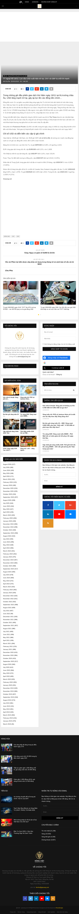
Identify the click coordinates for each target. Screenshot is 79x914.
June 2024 (6, 542)
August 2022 (7, 607)
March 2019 (7, 715)
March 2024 (7, 551)
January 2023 (7, 592)
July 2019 (6, 703)
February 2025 (8, 518)
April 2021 (6, 640)
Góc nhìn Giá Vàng (62, 912)
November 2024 (8, 527)
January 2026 (7, 485)
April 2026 (6, 476)
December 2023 (8, 560)
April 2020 (6, 676)
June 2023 (6, 578)
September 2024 (8, 533)
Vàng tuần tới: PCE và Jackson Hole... (27, 398)
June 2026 (6, 470)
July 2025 (6, 503)
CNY (13, 236)
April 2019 (6, 712)
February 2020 (8, 682)
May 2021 (6, 637)
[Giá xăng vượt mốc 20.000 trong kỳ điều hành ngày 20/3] (6, 759)
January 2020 (7, 685)
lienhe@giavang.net (42, 887)
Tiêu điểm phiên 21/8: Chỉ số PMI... (27, 432)
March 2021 (7, 643)
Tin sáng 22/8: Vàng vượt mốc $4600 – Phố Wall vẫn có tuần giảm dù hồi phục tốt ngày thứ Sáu (58, 436)
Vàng (43, 834)
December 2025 (8, 488)
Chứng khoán (46, 840)
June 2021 (6, 634)
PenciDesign (59, 908)
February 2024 (8, 554)
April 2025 (6, 512)
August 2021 (7, 628)
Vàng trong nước (31, 912)
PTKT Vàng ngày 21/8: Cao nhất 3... (10, 449)
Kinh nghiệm (51, 912)
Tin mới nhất (24, 75)
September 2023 (8, 569)
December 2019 (8, 688)
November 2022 (8, 598)
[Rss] (53, 898)
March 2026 (7, 479)
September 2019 (8, 697)
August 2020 (7, 664)
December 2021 (8, 616)
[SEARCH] (73, 390)
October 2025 (7, 494)
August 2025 (7, 500)
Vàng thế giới (46, 837)
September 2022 (8, 604)
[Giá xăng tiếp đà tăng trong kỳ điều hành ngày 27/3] (6, 747)
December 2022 (8, 596)
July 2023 (6, 575)
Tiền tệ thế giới (15, 75)
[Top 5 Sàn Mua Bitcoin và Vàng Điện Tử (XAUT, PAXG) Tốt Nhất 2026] (6, 811)
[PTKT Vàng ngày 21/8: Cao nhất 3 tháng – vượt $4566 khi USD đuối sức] (11, 441)
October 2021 (7, 622)
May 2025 (6, 509)
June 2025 (6, 506)
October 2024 (7, 530)
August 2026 (7, 464)
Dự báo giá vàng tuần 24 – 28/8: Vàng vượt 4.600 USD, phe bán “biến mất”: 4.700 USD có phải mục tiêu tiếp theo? (58, 425)
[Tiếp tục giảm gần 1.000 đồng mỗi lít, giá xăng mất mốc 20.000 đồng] (6, 770)
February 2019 (8, 718)
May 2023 (6, 581)
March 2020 (7, 679)
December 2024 (8, 524)
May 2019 (6, 709)
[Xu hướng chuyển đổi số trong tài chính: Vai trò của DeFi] (6, 799)
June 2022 (6, 613)
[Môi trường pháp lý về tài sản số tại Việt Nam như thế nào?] (6, 822)
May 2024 (6, 545)
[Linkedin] (36, 898)
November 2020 (8, 655)
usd (18, 236)
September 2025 (8, 497)
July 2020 (6, 667)
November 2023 (8, 563)
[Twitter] (30, 898)
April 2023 (6, 584)
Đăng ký (59, 374)
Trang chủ (13, 912)
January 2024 (7, 557)
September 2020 (8, 661)
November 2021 (8, 619)
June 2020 (6, 670)
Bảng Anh (7, 236)
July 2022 (6, 610)
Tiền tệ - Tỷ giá (7, 75)
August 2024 (7, 536)
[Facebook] (25, 898)
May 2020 (6, 673)
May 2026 (6, 473)
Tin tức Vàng (21, 912)
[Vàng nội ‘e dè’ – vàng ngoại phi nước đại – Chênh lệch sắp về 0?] (28, 441)
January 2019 (7, 721)
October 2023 (7, 566)
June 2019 (6, 706)
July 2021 (6, 631)
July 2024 (6, 539)
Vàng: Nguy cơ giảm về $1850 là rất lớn (39, 253)
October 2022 (7, 601)
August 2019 (7, 700)
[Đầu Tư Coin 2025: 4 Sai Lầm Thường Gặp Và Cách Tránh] (6, 834)
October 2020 (7, 658)
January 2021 (7, 649)
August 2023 (7, 572)
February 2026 (8, 482)
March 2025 (7, 515)
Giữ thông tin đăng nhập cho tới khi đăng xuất (59, 344)
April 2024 (6, 548)
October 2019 (7, 694)
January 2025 (7, 521)
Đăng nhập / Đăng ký (50, 2)
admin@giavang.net (23, 356)
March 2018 (7, 724)
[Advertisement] (39, 26)
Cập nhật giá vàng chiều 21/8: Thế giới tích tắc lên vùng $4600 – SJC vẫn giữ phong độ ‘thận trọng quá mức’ (59, 447)
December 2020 (8, 652)
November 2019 (8, 691)
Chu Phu (7, 81)
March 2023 (7, 587)
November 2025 (8, 491)
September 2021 (8, 625)
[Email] (47, 898)
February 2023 (8, 589)
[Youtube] (42, 898)
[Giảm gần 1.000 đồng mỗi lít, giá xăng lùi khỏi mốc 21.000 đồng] (6, 782)
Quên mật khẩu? (48, 372)
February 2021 (8, 646)
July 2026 (6, 467)
